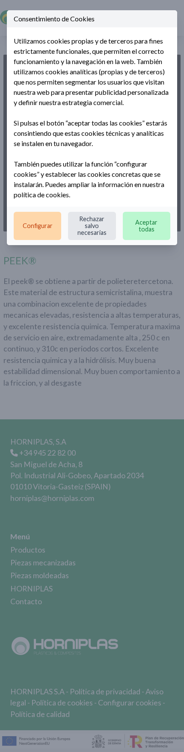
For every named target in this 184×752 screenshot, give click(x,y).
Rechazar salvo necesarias (92, 225)
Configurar (38, 225)
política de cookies (41, 194)
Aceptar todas (146, 226)
